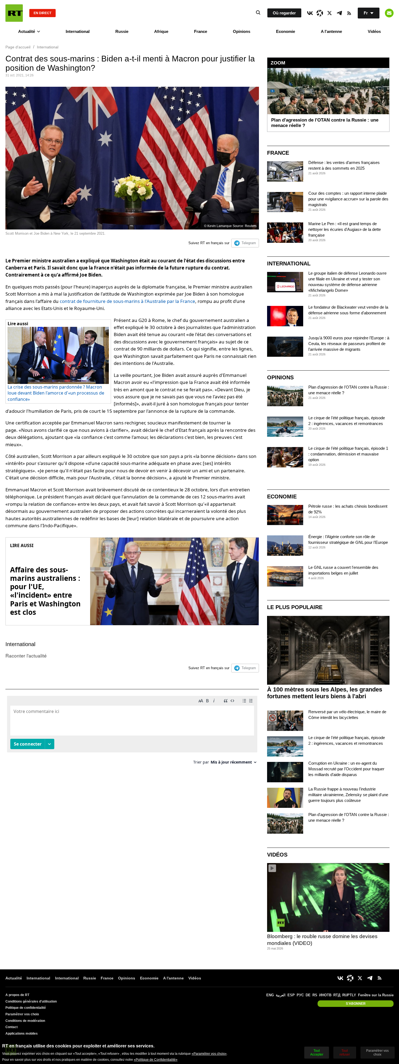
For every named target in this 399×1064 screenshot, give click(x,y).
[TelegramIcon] (339, 13)
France (200, 31)
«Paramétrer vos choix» (209, 1054)
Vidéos (374, 31)
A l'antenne (331, 31)
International (78, 31)
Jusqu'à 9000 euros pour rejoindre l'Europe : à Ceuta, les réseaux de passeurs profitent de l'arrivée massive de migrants (348, 344)
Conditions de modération (25, 1021)
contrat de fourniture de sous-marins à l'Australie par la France (127, 301)
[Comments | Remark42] (132, 732)
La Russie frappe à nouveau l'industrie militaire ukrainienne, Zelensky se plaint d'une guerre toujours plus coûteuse (348, 795)
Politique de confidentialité (25, 1008)
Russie (121, 31)
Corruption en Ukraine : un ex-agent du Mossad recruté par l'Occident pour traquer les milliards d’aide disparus (346, 769)
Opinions (241, 31)
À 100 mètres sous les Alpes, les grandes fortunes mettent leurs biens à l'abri (324, 693)
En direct (42, 13)
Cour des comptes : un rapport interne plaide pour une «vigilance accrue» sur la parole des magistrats (348, 199)
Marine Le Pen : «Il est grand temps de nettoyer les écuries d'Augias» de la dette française (344, 229)
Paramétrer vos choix (22, 1014)
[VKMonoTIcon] (310, 13)
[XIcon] (329, 13)
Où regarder (284, 13)
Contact (11, 1027)
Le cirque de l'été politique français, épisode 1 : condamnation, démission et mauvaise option (348, 454)
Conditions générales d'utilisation (31, 1001)
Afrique (161, 31)
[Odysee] (319, 13)
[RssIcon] (349, 13)
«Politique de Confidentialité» (156, 1060)
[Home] (14, 13)
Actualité (26, 31)
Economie (285, 31)
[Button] (389, 13)
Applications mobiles (21, 1033)
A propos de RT (17, 995)
